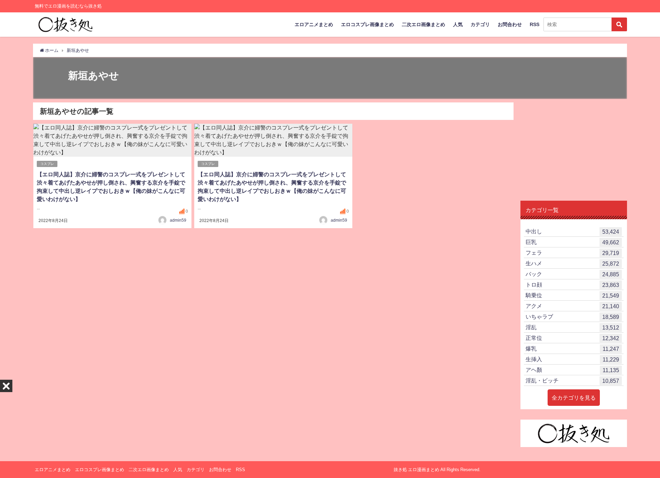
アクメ (572, 306)
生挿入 (572, 359)
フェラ (572, 253)
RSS (534, 24)
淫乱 (572, 327)
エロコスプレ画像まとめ (367, 24)
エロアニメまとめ (314, 24)
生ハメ (572, 263)
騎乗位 (572, 295)
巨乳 (572, 242)
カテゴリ (480, 24)
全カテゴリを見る (574, 397)
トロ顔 (572, 285)
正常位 (572, 338)
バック (572, 274)
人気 (458, 24)
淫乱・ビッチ (572, 380)
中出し (572, 231)
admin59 (178, 220)
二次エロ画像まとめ (423, 24)
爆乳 (572, 349)
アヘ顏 (572, 370)
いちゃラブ (572, 317)
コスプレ (47, 163)
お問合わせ (510, 24)
